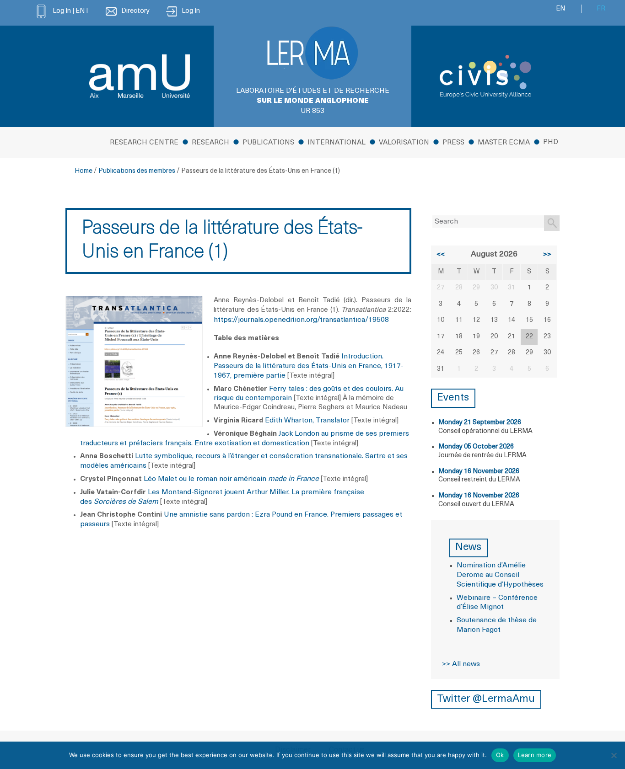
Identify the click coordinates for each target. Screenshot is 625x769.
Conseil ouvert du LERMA (476, 504)
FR (601, 8)
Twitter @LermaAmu (486, 699)
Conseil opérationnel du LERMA (485, 431)
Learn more (535, 754)
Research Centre (144, 142)
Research (210, 142)
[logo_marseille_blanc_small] (139, 76)
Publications (268, 142)
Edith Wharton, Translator (307, 420)
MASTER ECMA (504, 142)
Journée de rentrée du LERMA (482, 455)
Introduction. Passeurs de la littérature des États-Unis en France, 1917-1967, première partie (309, 366)
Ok (500, 754)
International (336, 142)
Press (453, 142)
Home (83, 171)
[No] (613, 755)
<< (440, 254)
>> (547, 254)
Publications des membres (136, 171)
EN (560, 8)
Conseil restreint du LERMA (479, 479)
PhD (550, 142)
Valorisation (404, 142)
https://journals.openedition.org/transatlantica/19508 (301, 320)
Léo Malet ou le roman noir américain (231, 479)
